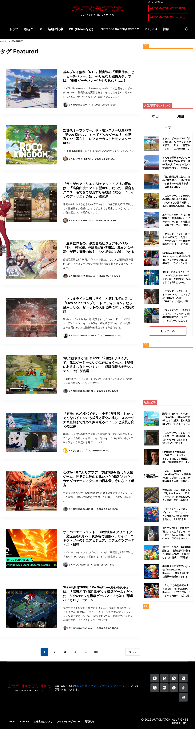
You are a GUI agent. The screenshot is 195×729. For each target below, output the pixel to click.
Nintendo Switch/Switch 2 (120, 29)
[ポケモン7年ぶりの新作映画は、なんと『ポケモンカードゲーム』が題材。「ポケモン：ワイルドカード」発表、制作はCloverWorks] (151, 533)
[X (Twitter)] (183, 678)
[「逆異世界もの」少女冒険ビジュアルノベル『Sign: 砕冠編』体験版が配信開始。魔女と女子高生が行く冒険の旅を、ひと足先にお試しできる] (31, 259)
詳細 (166, 29)
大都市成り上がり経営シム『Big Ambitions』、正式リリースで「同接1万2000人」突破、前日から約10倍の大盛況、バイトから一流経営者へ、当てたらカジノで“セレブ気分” (176, 500)
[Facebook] (173, 687)
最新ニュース (33, 29)
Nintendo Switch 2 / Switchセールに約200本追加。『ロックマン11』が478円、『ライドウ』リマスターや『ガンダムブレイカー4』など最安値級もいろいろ (176, 263)
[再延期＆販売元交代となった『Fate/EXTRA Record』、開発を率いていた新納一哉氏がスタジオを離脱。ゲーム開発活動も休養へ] (151, 571)
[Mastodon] (164, 687)
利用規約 (89, 721)
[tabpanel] (167, 235)
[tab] (155, 116)
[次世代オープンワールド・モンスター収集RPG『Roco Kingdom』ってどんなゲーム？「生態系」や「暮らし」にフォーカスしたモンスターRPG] (31, 144)
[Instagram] (173, 678)
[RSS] (183, 697)
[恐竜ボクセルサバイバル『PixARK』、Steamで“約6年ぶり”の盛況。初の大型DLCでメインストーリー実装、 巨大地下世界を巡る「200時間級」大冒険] (151, 418)
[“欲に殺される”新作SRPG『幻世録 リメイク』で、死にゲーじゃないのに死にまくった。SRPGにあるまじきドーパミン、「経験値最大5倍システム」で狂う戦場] (31, 374)
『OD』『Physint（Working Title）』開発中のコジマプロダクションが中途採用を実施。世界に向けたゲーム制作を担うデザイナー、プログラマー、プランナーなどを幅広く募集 (176, 481)
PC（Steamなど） (82, 29)
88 (96, 651)
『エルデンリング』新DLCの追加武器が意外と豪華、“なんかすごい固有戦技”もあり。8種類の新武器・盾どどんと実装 (176, 202)
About (12, 721)
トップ (13, 29)
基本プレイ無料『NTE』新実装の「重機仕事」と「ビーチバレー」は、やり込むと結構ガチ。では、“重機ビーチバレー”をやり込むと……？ (98, 76)
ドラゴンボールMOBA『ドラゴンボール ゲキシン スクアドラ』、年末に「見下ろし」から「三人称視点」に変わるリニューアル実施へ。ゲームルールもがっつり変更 (176, 148)
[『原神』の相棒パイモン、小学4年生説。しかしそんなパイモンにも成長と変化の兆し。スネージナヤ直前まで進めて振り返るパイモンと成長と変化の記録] (31, 432)
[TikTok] (183, 687)
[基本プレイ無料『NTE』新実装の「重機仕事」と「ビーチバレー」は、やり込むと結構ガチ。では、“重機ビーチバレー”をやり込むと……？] (31, 88)
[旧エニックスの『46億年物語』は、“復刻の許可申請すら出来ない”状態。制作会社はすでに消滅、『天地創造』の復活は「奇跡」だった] (151, 552)
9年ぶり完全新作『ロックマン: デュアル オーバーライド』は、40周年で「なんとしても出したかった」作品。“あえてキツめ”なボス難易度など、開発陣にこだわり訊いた (176, 282)
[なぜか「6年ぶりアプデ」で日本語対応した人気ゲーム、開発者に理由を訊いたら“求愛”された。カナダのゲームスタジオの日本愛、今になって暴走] (31, 491)
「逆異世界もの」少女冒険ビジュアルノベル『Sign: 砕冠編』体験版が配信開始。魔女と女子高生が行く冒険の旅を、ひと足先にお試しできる (98, 247)
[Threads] (154, 687)
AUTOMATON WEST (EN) (167, 8)
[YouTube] (154, 678)
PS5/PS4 (151, 29)
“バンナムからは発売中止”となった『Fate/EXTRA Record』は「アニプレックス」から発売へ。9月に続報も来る (176, 592)
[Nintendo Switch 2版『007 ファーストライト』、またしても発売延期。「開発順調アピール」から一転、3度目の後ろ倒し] (151, 457)
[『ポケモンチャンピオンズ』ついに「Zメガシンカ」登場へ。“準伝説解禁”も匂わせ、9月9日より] (151, 514)
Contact (24, 721)
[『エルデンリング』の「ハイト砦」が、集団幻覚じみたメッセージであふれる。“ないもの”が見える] (151, 437)
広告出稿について (43, 721)
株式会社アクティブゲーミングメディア (102, 686)
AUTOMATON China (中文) (168, 17)
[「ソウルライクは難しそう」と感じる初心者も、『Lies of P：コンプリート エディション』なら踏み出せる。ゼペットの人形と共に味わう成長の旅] (31, 317)
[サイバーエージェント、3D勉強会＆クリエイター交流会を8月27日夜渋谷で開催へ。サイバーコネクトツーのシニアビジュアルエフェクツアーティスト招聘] (31, 548)
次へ (131, 651)
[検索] (186, 29)
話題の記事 (55, 29)
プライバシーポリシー (68, 721)
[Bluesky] (164, 678)
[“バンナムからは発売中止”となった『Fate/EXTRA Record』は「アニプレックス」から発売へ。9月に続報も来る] (151, 590)
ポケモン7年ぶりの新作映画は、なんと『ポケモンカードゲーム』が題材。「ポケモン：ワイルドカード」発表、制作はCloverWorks (176, 535)
